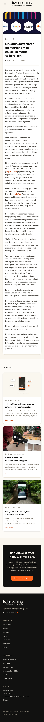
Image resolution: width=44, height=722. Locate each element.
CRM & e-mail (7, 678)
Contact (5, 647)
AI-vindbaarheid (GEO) (10, 671)
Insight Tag (17, 194)
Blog (6, 39)
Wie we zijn (6, 640)
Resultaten (6, 632)
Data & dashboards (9, 660)
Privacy (5, 714)
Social (5, 675)
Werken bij (6, 644)
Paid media (6, 663)
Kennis (5, 636)
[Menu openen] (5, 4)
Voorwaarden (13, 714)
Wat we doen (7, 625)
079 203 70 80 (7, 694)
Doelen (5, 628)
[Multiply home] (22, 3)
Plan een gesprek (22, 578)
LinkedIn (5, 700)
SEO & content (8, 667)
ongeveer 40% (11, 172)
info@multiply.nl (8, 690)
